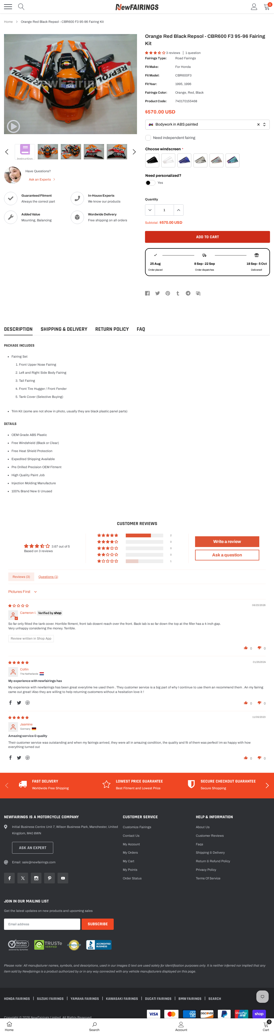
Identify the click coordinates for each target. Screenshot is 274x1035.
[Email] (198, 293)
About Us (203, 827)
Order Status (132, 878)
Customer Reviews (210, 836)
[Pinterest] (167, 293)
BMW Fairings (190, 998)
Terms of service (208, 878)
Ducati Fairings (158, 998)
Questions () (48, 577)
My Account (131, 844)
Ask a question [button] (227, 555)
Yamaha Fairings (85, 998)
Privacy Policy (206, 870)
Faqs (199, 844)
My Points (130, 870)
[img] (18, 606)
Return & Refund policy (213, 861)
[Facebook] (147, 293)
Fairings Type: (156, 58)
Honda (186, 67)
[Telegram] (188, 293)
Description (18, 329)
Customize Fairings (137, 827)
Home (8, 22)
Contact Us (131, 836)
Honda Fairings (17, 998)
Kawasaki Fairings (122, 998)
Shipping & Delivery (64, 329)
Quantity (151, 199)
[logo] (137, 6)
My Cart (128, 861)
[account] (254, 7)
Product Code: (156, 101)
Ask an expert (32, 848)
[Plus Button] (178, 210)
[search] (21, 6)
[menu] (8, 7)
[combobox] (207, 125)
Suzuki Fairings (50, 998)
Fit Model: (152, 75)
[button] (155, 53)
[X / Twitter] (157, 293)
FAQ (141, 329)
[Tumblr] (178, 293)
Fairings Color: (156, 92)
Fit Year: (151, 84)
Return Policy (112, 329)
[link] (13, 126)
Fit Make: (152, 67)
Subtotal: (152, 223)
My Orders (130, 852)
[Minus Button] (150, 210)
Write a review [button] (227, 541)
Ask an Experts (40, 179)
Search (214, 998)
